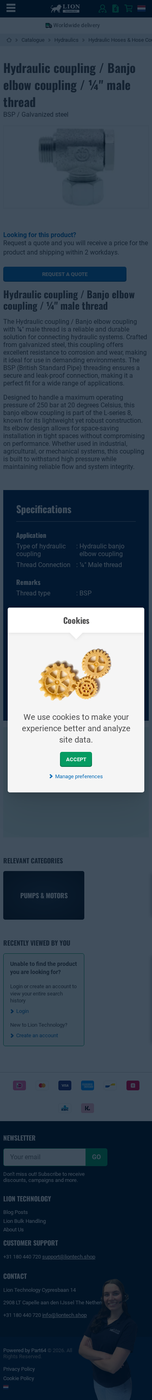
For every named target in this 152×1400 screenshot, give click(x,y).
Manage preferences (79, 776)
